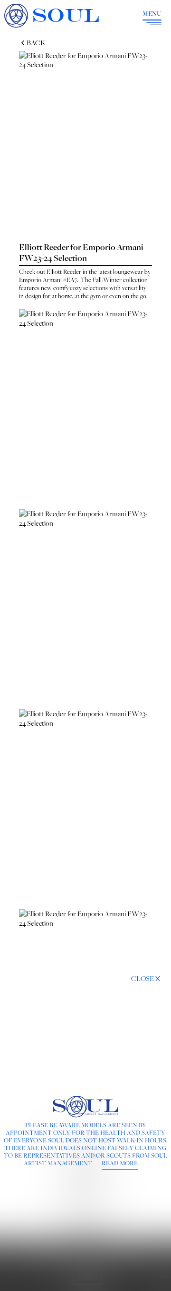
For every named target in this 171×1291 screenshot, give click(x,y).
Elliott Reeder (64, 271)
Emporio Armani (40, 279)
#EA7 (70, 279)
